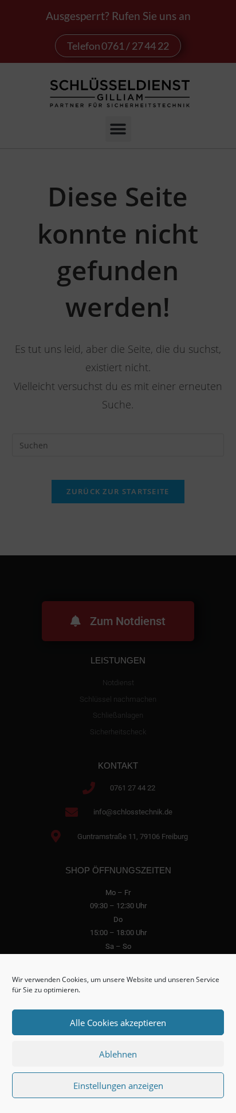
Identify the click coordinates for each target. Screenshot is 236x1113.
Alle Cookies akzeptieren (118, 1022)
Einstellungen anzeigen (118, 1085)
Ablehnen (118, 1054)
